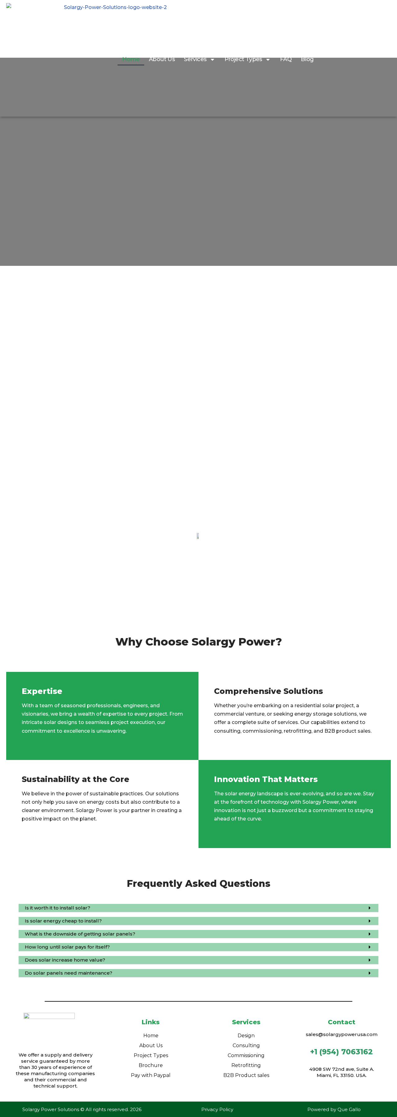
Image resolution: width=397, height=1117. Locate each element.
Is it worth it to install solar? (57, 908)
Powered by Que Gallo (334, 1109)
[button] (198, 908)
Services (195, 59)
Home (131, 59)
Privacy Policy (217, 1109)
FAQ (286, 59)
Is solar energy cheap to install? (63, 921)
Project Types (243, 59)
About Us (162, 59)
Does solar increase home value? (65, 960)
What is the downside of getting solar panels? (80, 934)
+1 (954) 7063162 (341, 1052)
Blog (307, 59)
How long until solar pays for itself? (67, 947)
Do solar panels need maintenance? (68, 973)
